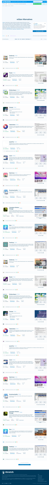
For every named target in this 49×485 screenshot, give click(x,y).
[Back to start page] (7, 1)
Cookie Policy (40, 477)
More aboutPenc (40, 235)
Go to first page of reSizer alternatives (24, 464)
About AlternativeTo (41, 479)
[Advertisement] (24, 11)
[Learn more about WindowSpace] (5, 92)
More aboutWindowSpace (40, 100)
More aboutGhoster (40, 117)
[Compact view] (42, 39)
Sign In (44, 1)
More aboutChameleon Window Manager (40, 218)
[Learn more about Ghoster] (5, 109)
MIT (9, 232)
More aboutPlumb (40, 83)
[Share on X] (5, 36)
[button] (16, 55)
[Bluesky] (6, 483)
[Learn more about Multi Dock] (5, 175)
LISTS (26, 1)
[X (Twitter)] (3, 483)
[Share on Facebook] (3, 36)
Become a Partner (41, 480)
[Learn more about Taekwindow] (5, 126)
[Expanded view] (41, 39)
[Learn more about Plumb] (5, 75)
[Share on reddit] (6, 36)
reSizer (3, 22)
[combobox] (38, 1)
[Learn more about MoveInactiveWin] (5, 192)
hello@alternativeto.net (18, 478)
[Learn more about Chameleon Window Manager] (5, 209)
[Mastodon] (5, 483)
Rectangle (8, 27)
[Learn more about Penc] (5, 227)
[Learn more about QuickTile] (5, 144)
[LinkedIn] (10, 483)
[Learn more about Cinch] (5, 158)
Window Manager (35, 24)
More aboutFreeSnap (40, 252)
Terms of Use (40, 475)
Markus (10, 475)
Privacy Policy (40, 476)
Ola (7, 475)
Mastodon (34, 478)
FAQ (38, 474)
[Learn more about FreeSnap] (5, 244)
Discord (23, 478)
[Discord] (2, 483)
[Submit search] (33, 1)
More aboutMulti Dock (40, 183)
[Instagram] (9, 483)
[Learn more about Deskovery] (5, 57)
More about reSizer (39, 31)
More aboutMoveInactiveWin (40, 200)
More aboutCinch (40, 370)
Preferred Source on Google (42, 481)
